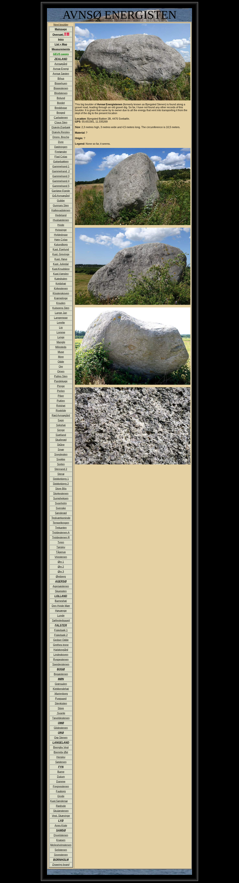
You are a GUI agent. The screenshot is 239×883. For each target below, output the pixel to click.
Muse (61, 352)
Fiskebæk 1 (61, 630)
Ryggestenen (61, 659)
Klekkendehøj (61, 688)
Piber (61, 395)
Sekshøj (61, 425)
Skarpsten (61, 591)
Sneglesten (60, 454)
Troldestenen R (61, 537)
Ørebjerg (61, 576)
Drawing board (60, 864)
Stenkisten (61, 703)
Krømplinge (61, 298)
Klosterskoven (61, 293)
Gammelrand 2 (61, 171)
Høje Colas (60, 239)
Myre (61, 356)
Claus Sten (60, 122)
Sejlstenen (61, 850)
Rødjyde (61, 806)
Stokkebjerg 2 (61, 483)
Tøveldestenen (61, 718)
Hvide (60, 225)
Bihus (61, 78)
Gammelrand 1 (60, 166)
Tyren (61, 542)
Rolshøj (60, 405)
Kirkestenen (61, 288)
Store (61, 708)
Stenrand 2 (60, 469)
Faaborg (61, 791)
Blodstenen (60, 93)
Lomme (61, 332)
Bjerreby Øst (61, 752)
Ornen (60, 371)
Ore (61, 366)
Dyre (61, 142)
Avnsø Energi (61, 68)
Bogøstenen (61, 674)
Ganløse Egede (61, 190)
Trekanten (61, 527)
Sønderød (61, 513)
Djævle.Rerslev (61, 132)
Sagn (61, 420)
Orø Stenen (60, 737)
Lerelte (61, 322)
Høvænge (61, 610)
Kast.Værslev (61, 273)
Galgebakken (61, 161)
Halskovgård (60, 649)
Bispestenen (61, 88)
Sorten (61, 464)
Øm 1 (61, 561)
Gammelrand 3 (60, 176)
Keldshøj (61, 283)
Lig (61, 327)
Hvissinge (61, 229)
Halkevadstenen (60, 210)
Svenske (61, 508)
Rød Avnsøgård (61, 415)
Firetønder (61, 151)
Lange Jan (61, 312)
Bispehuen (61, 83)
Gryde (60, 796)
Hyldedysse (61, 234)
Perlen (61, 391)
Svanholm (61, 503)
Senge (61, 430)
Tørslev (60, 547)
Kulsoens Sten (60, 308)
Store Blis (60, 488)
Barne (60, 771)
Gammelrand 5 (60, 186)
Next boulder (60, 444)
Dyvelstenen (61, 835)
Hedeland (60, 215)
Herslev (60, 757)
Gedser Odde (61, 640)
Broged (61, 112)
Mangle (61, 342)
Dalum (61, 776)
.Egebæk (65, 127)
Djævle (56, 127)
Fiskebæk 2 (61, 635)
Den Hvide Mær (61, 605)
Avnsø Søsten (61, 73)
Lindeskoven (60, 654)
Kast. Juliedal (61, 264)
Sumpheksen (60, 498)
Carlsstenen (61, 117)
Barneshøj (61, 601)
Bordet (61, 103)
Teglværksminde (60, 518)
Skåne (61, 444)
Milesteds (60, 347)
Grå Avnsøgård (61, 195)
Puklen (61, 400)
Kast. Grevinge (60, 254)
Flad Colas (60, 156)
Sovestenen (61, 854)
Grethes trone (61, 644)
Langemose (61, 317)
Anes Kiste (61, 825)
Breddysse (61, 107)
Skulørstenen (61, 810)
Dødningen (60, 146)
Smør (61, 449)
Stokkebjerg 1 (61, 478)
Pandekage (60, 381)
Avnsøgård (60, 63)
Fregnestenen (61, 786)
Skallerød (60, 439)
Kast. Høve (60, 259)
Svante (61, 713)
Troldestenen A (61, 532)
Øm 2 (61, 566)
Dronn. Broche (61, 137)
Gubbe (61, 200)
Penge (61, 386)
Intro (61, 39)
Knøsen (60, 840)
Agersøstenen (61, 586)
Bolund (61, 98)
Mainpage (61, 29)
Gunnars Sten (61, 205)
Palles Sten (60, 376)
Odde (61, 361)
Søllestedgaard (61, 620)
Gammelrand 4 (60, 181)
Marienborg (61, 693)
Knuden (60, 303)
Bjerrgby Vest (61, 747)
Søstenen (60, 762)
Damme (60, 781)
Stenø (60, 474)
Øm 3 (61, 571)
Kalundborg (61, 244)
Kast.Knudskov (61, 269)
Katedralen (60, 278)
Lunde (61, 615)
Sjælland (61, 435)
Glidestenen (61, 727)
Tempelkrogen (61, 522)
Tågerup (61, 552)
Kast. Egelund (61, 249)
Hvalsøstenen (61, 220)
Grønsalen (61, 684)
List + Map (61, 44)
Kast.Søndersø (59, 801)
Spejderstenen (60, 664)
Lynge (60, 337)
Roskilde (61, 410)
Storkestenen (60, 493)
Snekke (60, 459)
